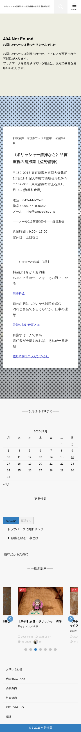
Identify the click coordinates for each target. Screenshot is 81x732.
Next (71, 619)
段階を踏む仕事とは (26, 324)
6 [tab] (50, 649)
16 (72, 457)
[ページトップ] (72, 722)
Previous (10, 619)
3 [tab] (35, 649)
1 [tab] (25, 649)
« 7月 (6, 484)
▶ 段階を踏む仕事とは (22, 538)
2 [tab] (30, 649)
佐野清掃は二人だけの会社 (31, 356)
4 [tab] (40, 649)
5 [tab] (45, 649)
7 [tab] (55, 649)
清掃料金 (19, 293)
